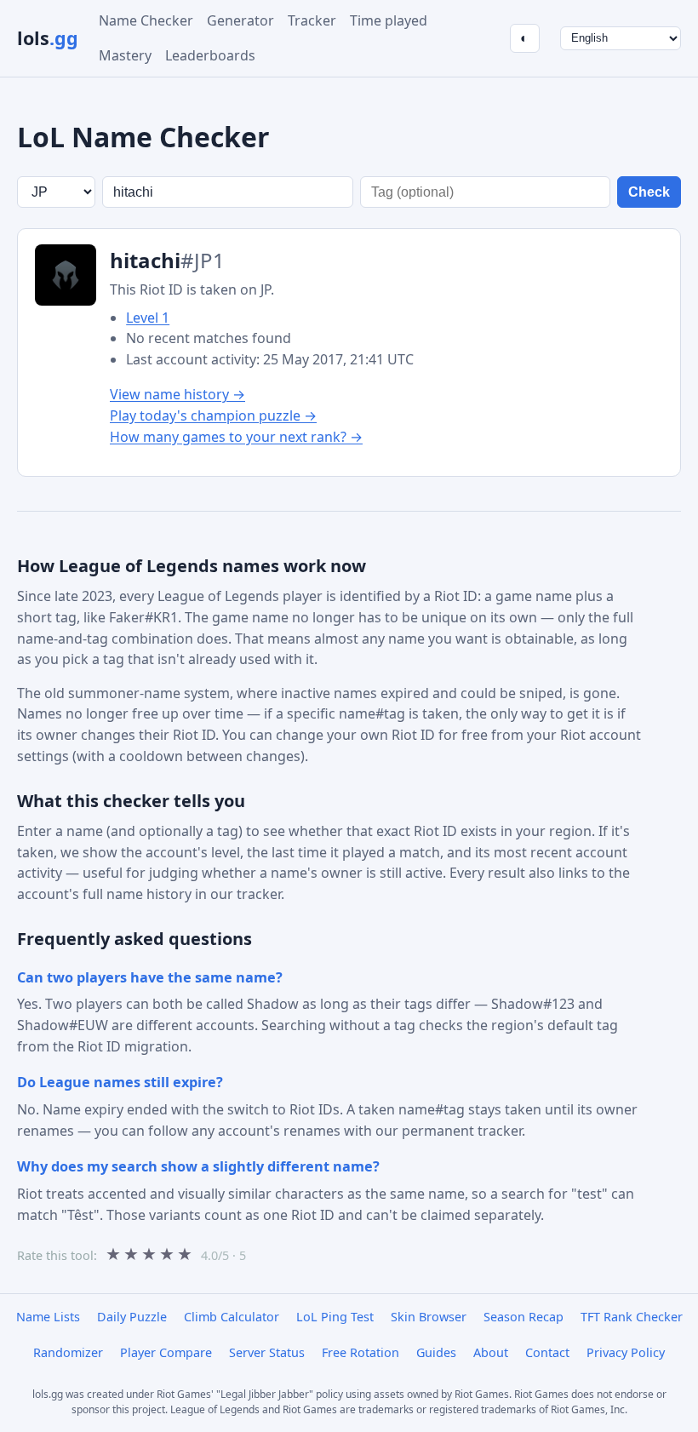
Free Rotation (360, 1352)
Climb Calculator (231, 1317)
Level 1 (147, 317)
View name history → (177, 394)
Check (649, 192)
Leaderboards (210, 55)
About (490, 1352)
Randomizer (68, 1352)
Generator (240, 20)
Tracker (312, 20)
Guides (436, 1352)
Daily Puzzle (132, 1317)
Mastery (125, 55)
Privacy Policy (625, 1352)
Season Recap (523, 1317)
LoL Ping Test (335, 1317)
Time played (388, 20)
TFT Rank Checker (632, 1317)
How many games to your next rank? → (236, 436)
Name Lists (48, 1317)
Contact (547, 1352)
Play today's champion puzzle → (213, 415)
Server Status (267, 1352)
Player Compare (166, 1352)
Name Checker (146, 20)
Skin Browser (428, 1317)
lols (47, 38)
